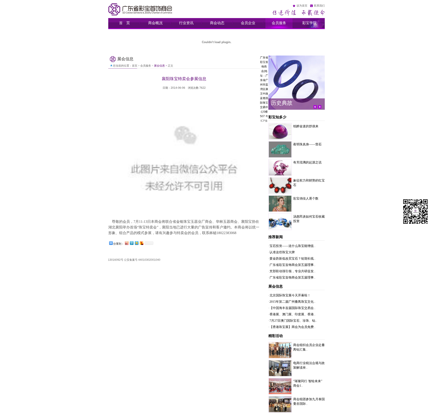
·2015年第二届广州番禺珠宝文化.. (292, 301)
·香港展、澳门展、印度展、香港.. (292, 314)
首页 (134, 65)
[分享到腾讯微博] (131, 243)
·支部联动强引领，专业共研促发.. (292, 271)
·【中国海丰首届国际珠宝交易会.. (292, 308)
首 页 (124, 23)
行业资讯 (186, 23)
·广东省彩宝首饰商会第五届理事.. (292, 265)
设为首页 (302, 5)
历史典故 (282, 103)
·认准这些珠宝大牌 (281, 252)
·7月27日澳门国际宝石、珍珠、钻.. (292, 320)
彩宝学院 (309, 23)
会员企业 (248, 23)
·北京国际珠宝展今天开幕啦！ (289, 295)
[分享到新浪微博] (126, 243)
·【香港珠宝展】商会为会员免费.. (292, 327)
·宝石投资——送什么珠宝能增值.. (292, 246)
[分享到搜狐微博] (141, 243)
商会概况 (155, 23)
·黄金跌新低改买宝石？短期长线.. (292, 258)
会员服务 (279, 23)
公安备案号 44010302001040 (142, 259)
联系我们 (319, 5)
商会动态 (217, 23)
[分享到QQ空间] (136, 243)
